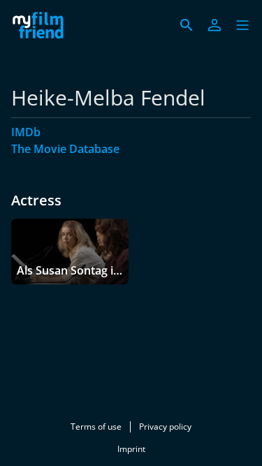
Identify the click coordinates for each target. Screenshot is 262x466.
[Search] (187, 25)
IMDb (26, 132)
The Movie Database (65, 148)
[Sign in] (214, 25)
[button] (242, 25)
